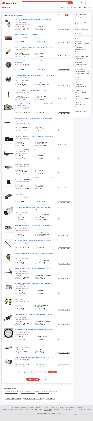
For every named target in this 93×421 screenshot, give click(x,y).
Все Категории (6, 7)
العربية (66, 409)
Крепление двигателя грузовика (82, 73)
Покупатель (63, 7)
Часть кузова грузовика (80, 54)
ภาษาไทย (80, 409)
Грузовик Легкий (79, 84)
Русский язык (56, 409)
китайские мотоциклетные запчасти (13, 398)
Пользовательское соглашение (27, 407)
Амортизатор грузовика (80, 92)
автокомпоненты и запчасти (11, 394)
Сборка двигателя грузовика (82, 71)
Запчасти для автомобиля (11, 391)
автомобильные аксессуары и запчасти (33, 398)
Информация (79, 407)
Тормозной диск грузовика (81, 56)
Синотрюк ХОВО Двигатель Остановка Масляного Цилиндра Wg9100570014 (33, 240)
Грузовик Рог (78, 79)
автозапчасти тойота (50, 398)
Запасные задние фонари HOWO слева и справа (26, 34)
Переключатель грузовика (81, 106)
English (12, 409)
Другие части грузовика (80, 115)
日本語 (26, 409)
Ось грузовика (78, 41)
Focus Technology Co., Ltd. (45, 413)
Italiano (50, 409)
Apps (79, 7)
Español (35, 409)
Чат (45, 379)
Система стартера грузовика (82, 98)
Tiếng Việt (89, 409)
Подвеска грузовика (80, 104)
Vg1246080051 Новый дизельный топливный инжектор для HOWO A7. (31, 90)
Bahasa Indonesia (47, 410)
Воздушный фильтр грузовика (82, 43)
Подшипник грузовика (80, 51)
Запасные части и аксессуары (28, 394)
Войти (90, 4)
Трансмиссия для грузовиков (82, 109)
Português (46, 409)
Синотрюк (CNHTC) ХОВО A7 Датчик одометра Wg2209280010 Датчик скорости (33, 47)
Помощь (73, 7)
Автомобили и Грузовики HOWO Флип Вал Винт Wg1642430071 (29, 344)
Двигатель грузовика (80, 69)
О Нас (12, 407)
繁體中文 (22, 409)
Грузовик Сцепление (80, 58)
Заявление (17, 407)
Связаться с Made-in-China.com (56, 407)
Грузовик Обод (78, 90)
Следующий (52, 372)
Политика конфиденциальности (41, 407)
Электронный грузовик (80, 67)
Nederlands (71, 409)
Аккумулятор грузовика (80, 49)
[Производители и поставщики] (9, 3)
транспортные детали (25, 391)
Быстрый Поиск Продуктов (69, 407)
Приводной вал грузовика (81, 64)
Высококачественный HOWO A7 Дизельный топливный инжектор (30, 149)
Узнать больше (79, 33)
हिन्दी (75, 409)
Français (31, 409)
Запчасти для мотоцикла (43, 394)
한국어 (62, 409)
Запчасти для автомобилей (39, 391)
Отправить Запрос (64, 29)
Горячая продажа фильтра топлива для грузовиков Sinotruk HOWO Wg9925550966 (34, 357)
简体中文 (17, 409)
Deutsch (40, 409)
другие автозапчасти (53, 391)
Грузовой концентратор (80, 82)
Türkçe (84, 409)
